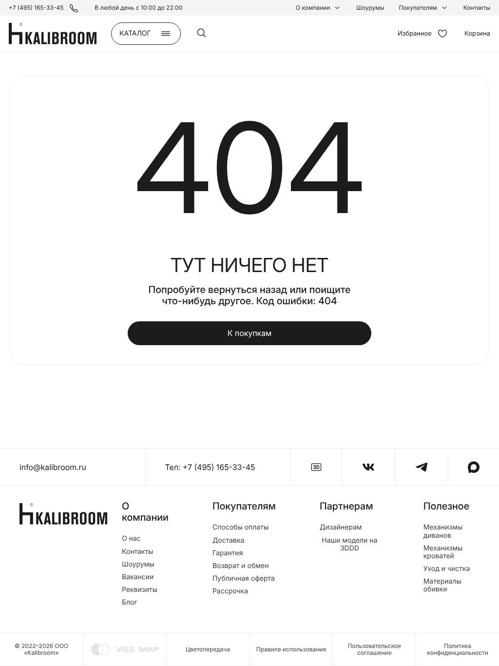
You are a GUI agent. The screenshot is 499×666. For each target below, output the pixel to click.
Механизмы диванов (443, 531)
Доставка (228, 541)
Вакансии (138, 577)
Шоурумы (370, 7)
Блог (129, 603)
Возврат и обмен (240, 566)
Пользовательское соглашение (374, 649)
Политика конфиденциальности (457, 649)
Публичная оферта (243, 579)
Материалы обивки (442, 585)
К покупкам (250, 333)
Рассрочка (230, 591)
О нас (131, 539)
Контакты (476, 7)
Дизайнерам (341, 527)
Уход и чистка (446, 569)
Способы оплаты (240, 527)
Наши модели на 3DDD (349, 544)
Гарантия (227, 553)
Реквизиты (139, 590)
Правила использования (291, 649)
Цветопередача (208, 649)
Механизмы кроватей (443, 552)
